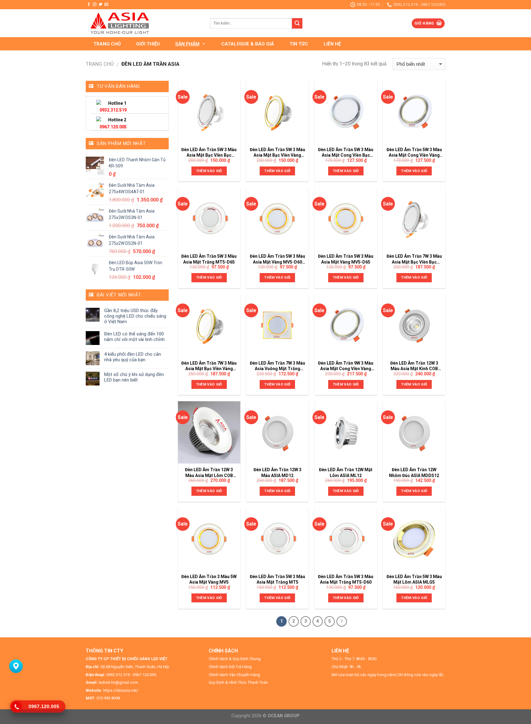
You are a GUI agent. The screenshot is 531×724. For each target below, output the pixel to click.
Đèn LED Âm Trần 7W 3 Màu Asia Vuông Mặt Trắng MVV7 (277, 366)
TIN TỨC (298, 44)
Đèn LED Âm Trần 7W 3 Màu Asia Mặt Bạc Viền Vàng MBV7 (209, 366)
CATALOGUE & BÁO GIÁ (247, 44)
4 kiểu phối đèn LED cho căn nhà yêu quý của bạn (132, 356)
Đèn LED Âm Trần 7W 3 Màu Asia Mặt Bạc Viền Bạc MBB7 (414, 259)
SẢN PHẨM (187, 44)
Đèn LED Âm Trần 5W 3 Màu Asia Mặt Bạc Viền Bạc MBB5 (209, 152)
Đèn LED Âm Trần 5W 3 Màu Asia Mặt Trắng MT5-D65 (209, 259)
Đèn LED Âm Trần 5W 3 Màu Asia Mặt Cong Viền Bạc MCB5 (345, 152)
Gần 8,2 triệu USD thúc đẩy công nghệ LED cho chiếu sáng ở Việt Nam (135, 316)
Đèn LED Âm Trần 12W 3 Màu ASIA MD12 (277, 472)
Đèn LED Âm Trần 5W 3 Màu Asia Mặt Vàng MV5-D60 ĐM (277, 259)
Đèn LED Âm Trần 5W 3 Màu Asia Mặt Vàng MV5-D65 (345, 259)
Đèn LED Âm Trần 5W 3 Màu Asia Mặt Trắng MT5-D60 (345, 579)
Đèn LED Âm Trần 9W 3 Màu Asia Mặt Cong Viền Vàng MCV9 (345, 366)
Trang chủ (100, 64)
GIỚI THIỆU (148, 44)
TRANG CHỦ (107, 44)
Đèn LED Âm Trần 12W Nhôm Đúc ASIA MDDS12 (414, 472)
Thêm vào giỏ (209, 171)
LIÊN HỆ (332, 44)
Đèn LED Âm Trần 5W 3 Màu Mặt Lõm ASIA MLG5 (414, 579)
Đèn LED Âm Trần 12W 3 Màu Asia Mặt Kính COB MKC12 (414, 366)
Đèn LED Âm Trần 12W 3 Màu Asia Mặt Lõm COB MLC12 (209, 472)
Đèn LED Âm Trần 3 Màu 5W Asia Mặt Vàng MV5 (209, 579)
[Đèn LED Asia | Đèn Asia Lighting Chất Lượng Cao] (143, 23)
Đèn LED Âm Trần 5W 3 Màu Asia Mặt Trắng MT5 (277, 579)
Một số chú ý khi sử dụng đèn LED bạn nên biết (134, 377)
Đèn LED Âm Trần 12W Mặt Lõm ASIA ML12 (345, 472)
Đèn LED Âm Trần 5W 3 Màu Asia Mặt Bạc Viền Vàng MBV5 (277, 152)
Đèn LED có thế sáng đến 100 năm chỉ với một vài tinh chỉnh (134, 336)
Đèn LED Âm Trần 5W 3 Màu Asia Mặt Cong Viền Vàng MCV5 (414, 152)
